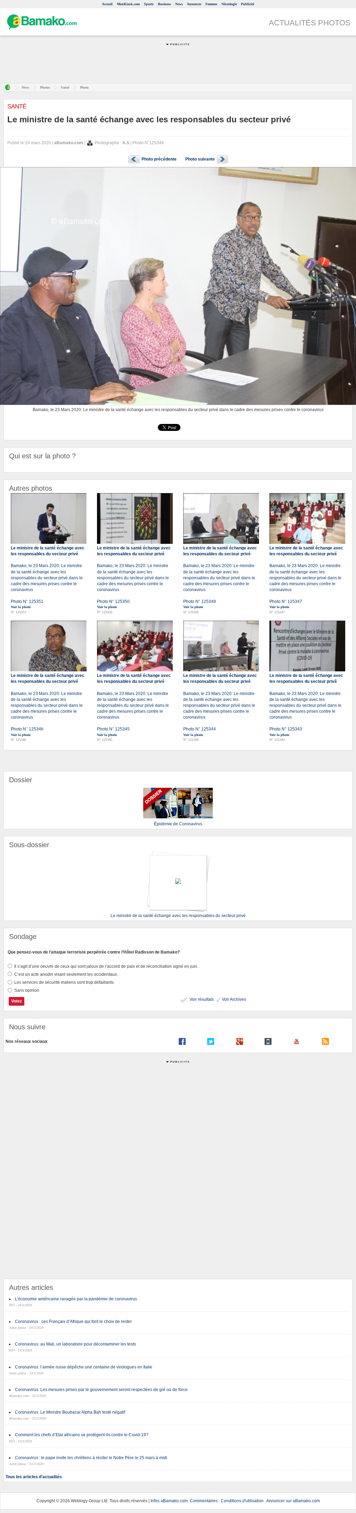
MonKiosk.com (128, 4)
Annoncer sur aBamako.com (293, 1500)
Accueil (107, 4)
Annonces (194, 4)
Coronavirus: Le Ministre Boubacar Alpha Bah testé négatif (70, 1412)
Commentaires (204, 1500)
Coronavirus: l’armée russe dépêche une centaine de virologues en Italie (83, 1367)
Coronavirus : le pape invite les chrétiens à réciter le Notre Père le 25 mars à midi (91, 1457)
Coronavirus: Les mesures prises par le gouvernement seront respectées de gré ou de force (101, 1389)
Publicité (247, 4)
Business (164, 4)
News (179, 4)
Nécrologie (229, 4)
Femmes (211, 4)
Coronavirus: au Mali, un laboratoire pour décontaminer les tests (75, 1344)
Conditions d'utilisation (242, 1500)
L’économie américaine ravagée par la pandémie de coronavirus (76, 1299)
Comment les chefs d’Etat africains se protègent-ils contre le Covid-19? (81, 1434)
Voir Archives (233, 999)
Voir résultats (201, 999)
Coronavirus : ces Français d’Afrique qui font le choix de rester (73, 1321)
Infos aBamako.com (169, 1500)
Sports (149, 4)
